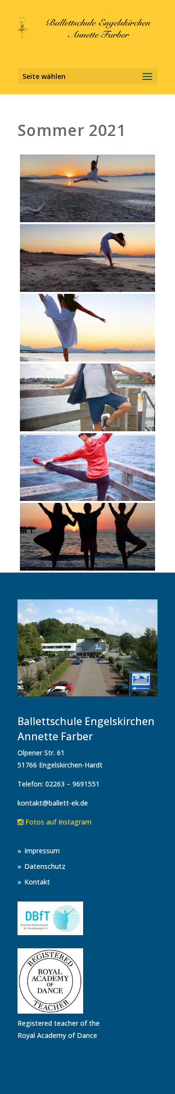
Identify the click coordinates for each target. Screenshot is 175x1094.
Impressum (42, 850)
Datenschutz (45, 866)
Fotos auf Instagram (57, 821)
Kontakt (37, 881)
